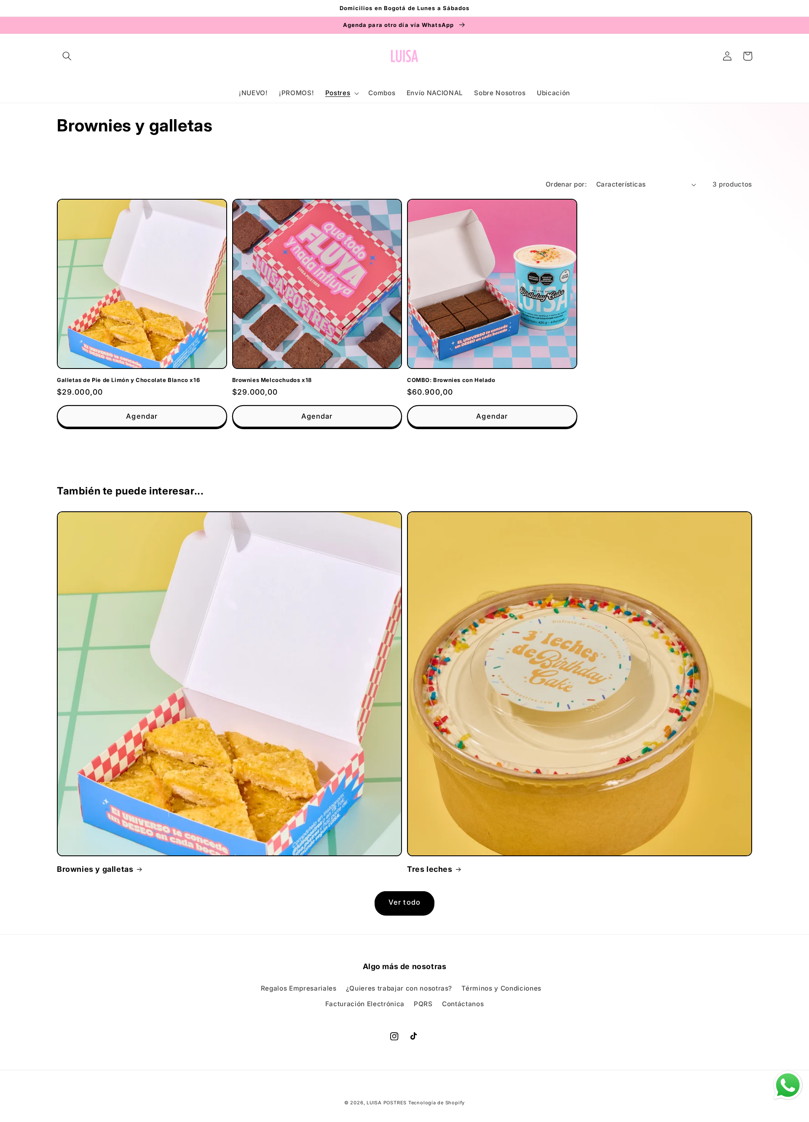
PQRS (423, 1004)
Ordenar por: (566, 184)
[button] (67, 56)
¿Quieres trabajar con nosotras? (399, 988)
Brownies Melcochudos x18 (272, 380)
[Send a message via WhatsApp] (788, 1085)
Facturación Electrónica (364, 1004)
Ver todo (404, 902)
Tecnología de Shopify (436, 1103)
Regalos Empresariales (299, 988)
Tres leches (430, 869)
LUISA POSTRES (387, 1103)
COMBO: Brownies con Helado (451, 380)
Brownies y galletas (95, 869)
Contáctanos (463, 1004)
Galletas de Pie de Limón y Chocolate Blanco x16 (128, 380)
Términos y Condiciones (501, 988)
